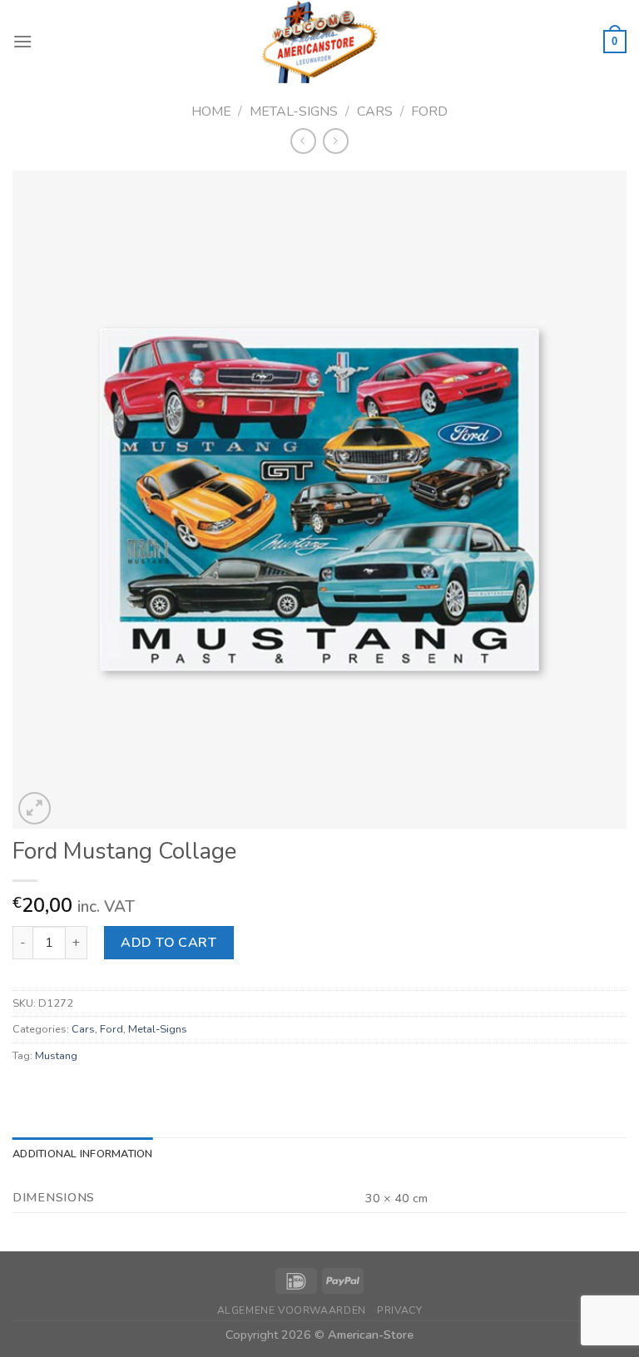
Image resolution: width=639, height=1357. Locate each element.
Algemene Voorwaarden (291, 1310)
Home (211, 111)
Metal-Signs (294, 111)
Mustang (56, 1055)
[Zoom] (34, 808)
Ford (429, 111)
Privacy (399, 1310)
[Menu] (22, 41)
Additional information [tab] (82, 1154)
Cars (375, 111)
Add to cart (168, 943)
